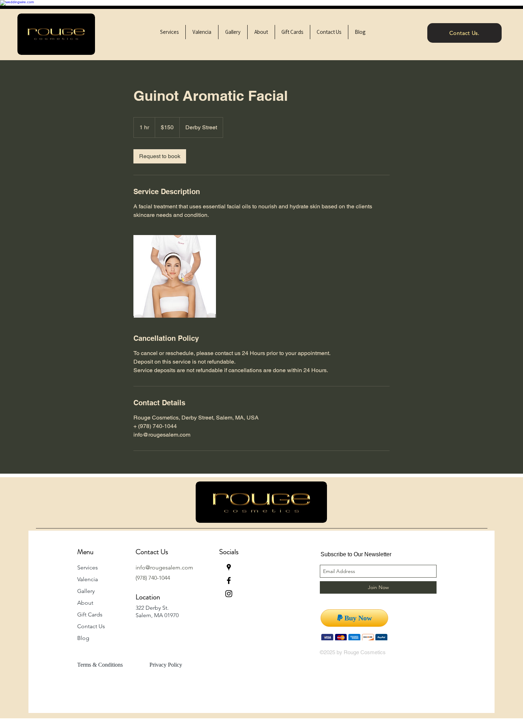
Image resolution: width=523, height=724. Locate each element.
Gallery (86, 591)
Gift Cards (89, 614)
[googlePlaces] (228, 567)
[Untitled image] (174, 276)
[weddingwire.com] (17, 2)
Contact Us (91, 626)
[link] (159, 156)
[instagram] (228, 593)
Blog (83, 638)
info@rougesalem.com (164, 567)
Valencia (87, 579)
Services (87, 567)
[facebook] (228, 580)
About (85, 602)
